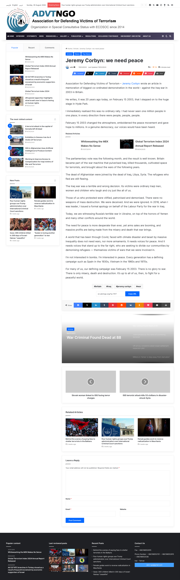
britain (98, 286)
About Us (147, 36)
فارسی (8, 5)
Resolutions (90, 36)
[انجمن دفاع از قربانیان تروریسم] (70, 20)
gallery (63, 36)
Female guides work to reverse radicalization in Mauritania (44, 203)
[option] (118, 338)
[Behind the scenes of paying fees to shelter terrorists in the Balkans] (82, 427)
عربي (21, 5)
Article (75, 49)
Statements (32, 36)
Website (123, 509)
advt (71, 67)
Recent (31, 47)
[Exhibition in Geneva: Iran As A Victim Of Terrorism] (16, 140)
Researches (51, 36)
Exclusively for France (108, 36)
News (41, 36)
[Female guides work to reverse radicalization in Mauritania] (154, 427)
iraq (109, 286)
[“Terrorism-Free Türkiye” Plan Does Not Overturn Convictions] (55, 568)
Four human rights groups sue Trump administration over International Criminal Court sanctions (98, 5)
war (139, 286)
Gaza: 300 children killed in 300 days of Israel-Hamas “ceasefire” (20, 235)
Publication (76, 36)
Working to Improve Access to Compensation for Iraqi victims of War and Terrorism (39, 161)
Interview (20, 36)
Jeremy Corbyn (131, 83)
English (15, 5)
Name (69, 499)
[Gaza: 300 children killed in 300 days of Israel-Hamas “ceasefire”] (20, 224)
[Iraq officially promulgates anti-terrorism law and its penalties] (82, 560)
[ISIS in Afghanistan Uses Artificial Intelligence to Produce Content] (16, 151)
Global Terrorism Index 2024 (37, 91)
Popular (14, 47)
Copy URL (132, 294)
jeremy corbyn (124, 286)
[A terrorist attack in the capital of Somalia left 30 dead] (16, 129)
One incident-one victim (130, 36)
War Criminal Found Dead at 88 (94, 337)
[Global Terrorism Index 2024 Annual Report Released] (126, 144)
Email (68, 509)
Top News (86, 54)
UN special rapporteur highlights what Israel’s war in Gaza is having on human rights (39, 100)
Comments (49, 47)
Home (11, 36)
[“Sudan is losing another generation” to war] (45, 224)
